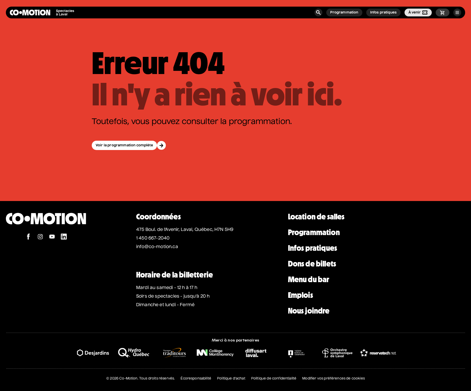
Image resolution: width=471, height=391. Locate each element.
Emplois (300, 295)
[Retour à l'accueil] (46, 231)
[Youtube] (52, 237)
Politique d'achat (231, 378)
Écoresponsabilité (196, 378)
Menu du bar (308, 279)
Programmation (314, 232)
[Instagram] (40, 237)
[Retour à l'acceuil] (42, 12)
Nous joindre (309, 311)
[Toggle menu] (457, 12)
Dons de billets (312, 264)
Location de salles (316, 217)
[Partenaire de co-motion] (93, 353)
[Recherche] (318, 12)
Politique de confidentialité (273, 378)
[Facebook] (28, 237)
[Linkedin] (64, 237)
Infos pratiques (312, 248)
